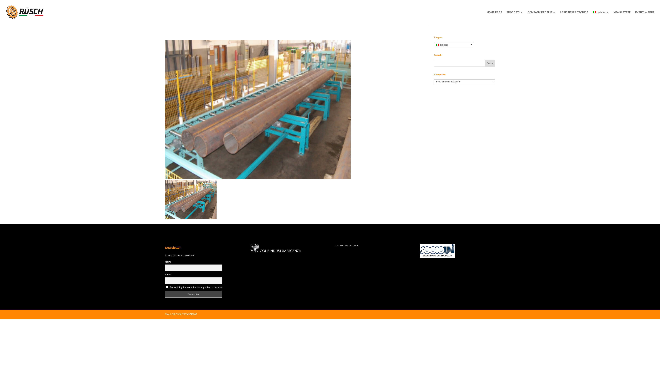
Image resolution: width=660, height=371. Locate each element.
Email (168, 274)
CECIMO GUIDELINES (346, 245)
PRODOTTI (513, 12)
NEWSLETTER (622, 12)
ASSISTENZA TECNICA (574, 12)
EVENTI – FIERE (644, 12)
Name (168, 261)
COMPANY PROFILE (539, 12)
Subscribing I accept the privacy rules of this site (196, 287)
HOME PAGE (494, 12)
